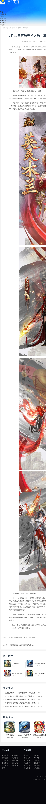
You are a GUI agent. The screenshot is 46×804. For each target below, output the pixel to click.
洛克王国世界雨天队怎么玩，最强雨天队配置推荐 (21, 706)
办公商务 (27, 768)
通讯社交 (27, 755)
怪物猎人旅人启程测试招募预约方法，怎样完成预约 (21, 699)
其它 (3, 768)
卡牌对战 (15, 760)
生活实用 (37, 765)
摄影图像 (37, 760)
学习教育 (37, 758)
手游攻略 (18, 28)
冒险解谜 (15, 765)
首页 (13, 28)
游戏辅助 (37, 768)
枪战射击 (15, 758)
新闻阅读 (27, 760)
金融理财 (37, 763)
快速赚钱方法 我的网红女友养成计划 (21, 645)
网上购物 (27, 763)
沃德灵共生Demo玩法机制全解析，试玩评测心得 (21, 693)
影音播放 (37, 755)
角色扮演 (5, 755)
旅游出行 (27, 765)
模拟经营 (15, 763)
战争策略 (5, 760)
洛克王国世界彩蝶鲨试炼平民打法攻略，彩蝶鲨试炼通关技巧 (21, 703)
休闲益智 (5, 758)
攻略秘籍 (25, 28)
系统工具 (27, 758)
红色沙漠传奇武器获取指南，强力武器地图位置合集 (21, 696)
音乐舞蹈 (5, 763)
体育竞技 (5, 765)
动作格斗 (15, 755)
